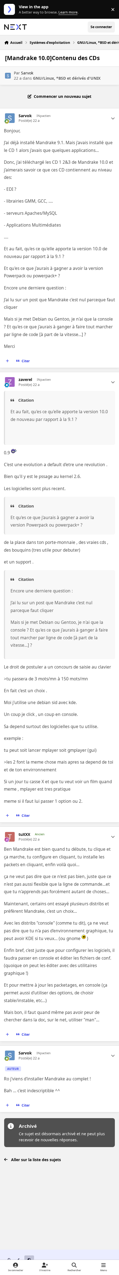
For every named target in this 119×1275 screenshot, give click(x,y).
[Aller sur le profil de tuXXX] (10, 837)
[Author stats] (112, 118)
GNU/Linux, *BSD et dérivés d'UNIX (66, 78)
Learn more (10, 9)
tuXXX (24, 834)
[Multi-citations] (7, 361)
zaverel (25, 379)
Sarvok (27, 73)
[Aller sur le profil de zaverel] (10, 382)
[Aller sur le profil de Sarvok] (8, 76)
